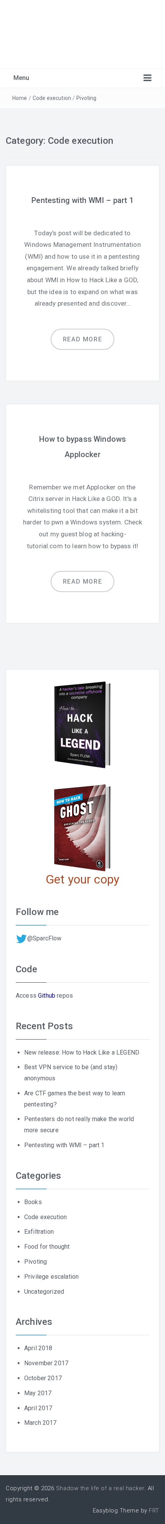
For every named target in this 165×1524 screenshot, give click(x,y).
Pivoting (86, 98)
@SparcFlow (44, 938)
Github (46, 995)
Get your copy (82, 879)
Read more (82, 339)
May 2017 (37, 1393)
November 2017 (46, 1363)
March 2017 (40, 1422)
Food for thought (47, 1246)
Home (19, 98)
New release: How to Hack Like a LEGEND (81, 1052)
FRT (154, 1510)
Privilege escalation (51, 1276)
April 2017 (38, 1408)
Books (33, 1202)
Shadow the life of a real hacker (100, 1488)
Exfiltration (39, 1231)
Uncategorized (44, 1291)
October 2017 (43, 1378)
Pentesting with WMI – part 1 (82, 200)
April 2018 (38, 1348)
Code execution (52, 98)
